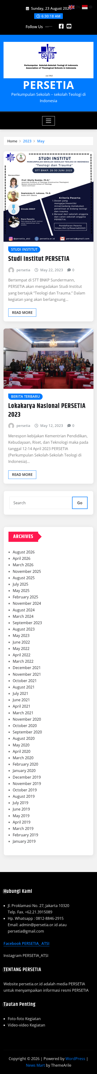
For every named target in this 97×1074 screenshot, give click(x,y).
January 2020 (24, 770)
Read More (22, 312)
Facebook (13, 943)
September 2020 (27, 732)
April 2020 (21, 751)
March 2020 (23, 757)
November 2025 (27, 571)
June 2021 (21, 699)
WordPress (75, 1058)
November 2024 (27, 603)
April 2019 (21, 822)
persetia (23, 269)
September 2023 (27, 622)
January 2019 (24, 841)
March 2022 (23, 661)
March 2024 (23, 616)
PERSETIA (48, 84)
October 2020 (25, 725)
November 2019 (27, 783)
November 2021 (27, 674)
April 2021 (21, 706)
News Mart (35, 1065)
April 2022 (21, 655)
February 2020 (25, 764)
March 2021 (23, 712)
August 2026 (24, 552)
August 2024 (24, 610)
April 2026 (21, 558)
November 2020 (27, 719)
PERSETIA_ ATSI (35, 943)
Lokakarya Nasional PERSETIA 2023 (47, 410)
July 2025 (20, 584)
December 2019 (27, 777)
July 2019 (20, 802)
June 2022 (21, 642)
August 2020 (24, 738)
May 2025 (21, 590)
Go (79, 502)
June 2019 (21, 809)
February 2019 (25, 834)
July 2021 (20, 693)
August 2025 (24, 577)
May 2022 (21, 648)
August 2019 (24, 796)
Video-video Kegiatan (26, 1025)
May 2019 (21, 815)
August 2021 (24, 687)
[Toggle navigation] (48, 121)
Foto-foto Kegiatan (24, 1018)
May (40, 141)
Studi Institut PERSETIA (39, 259)
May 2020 (21, 745)
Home (12, 141)
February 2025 (25, 597)
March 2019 (23, 828)
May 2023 (21, 635)
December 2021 (27, 667)
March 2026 (23, 564)
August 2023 (24, 629)
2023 (27, 141)
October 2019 (25, 790)
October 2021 (25, 680)
